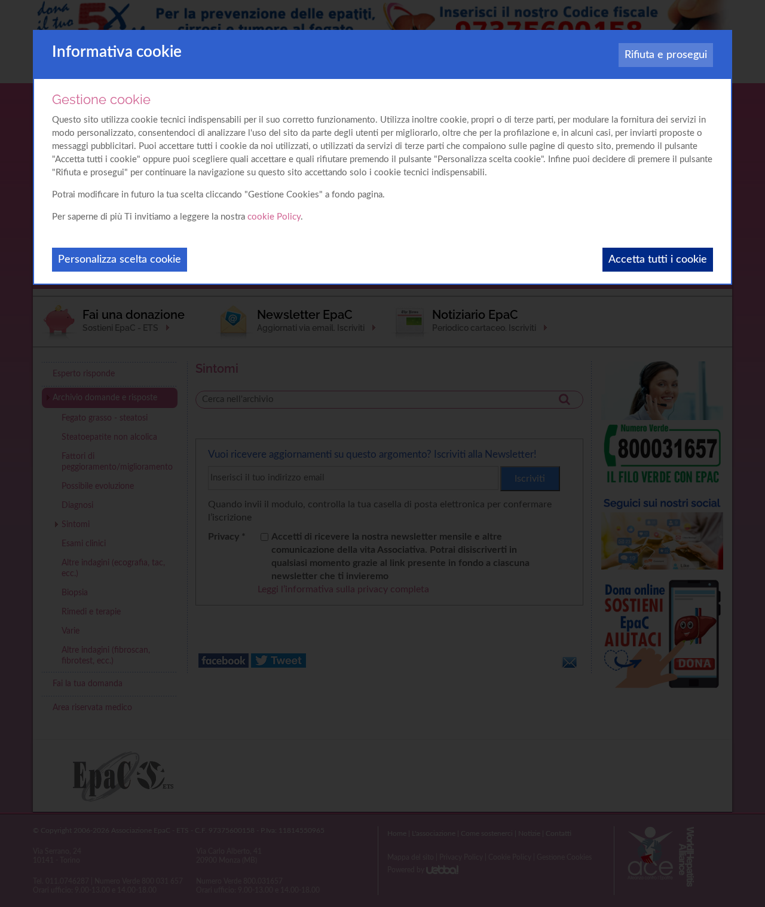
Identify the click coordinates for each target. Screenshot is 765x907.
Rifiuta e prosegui (666, 55)
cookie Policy (274, 216)
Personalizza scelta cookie (119, 259)
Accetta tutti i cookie (657, 259)
